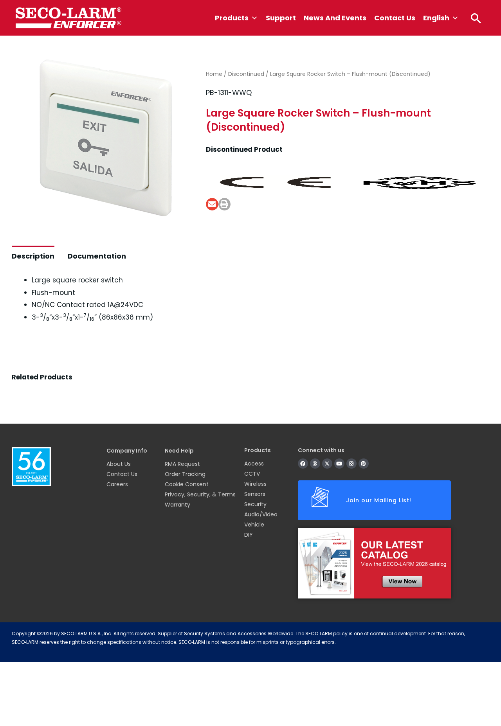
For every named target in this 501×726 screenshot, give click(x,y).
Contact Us (394, 18)
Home (214, 74)
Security (255, 504)
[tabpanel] (250, 396)
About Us (118, 464)
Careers (117, 484)
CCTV (252, 474)
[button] (476, 18)
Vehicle (254, 524)
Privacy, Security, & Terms (200, 494)
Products (232, 18)
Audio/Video (261, 514)
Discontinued (246, 74)
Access (254, 463)
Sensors (254, 494)
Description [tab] (33, 256)
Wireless (255, 484)
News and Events (335, 18)
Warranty (177, 505)
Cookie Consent (187, 484)
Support (281, 18)
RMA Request (182, 464)
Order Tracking (185, 474)
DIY (248, 535)
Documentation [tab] (97, 256)
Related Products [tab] (42, 377)
